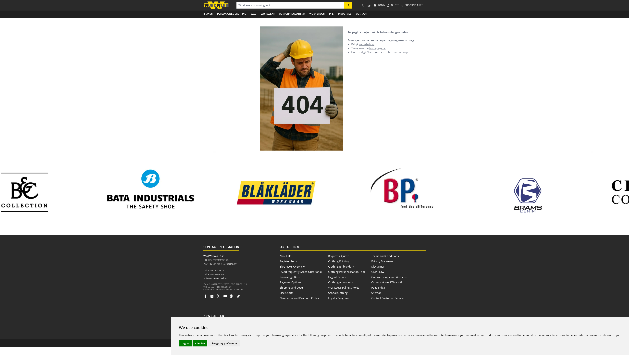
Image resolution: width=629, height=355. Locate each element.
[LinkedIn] (212, 296)
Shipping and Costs (292, 287)
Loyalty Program (338, 298)
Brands (208, 13)
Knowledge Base (290, 277)
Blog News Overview (292, 266)
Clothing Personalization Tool (346, 272)
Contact (361, 13)
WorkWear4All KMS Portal (344, 287)
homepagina (377, 48)
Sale (253, 13)
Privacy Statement (382, 261)
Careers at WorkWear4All (386, 282)
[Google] (232, 296)
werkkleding (366, 44)
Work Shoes (317, 13)
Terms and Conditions (385, 256)
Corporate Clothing (292, 13)
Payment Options (290, 282)
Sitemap (376, 293)
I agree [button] (185, 343)
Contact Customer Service (387, 298)
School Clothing (338, 293)
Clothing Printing (338, 261)
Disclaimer (377, 266)
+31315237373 (216, 270)
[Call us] (363, 5)
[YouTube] (225, 296)
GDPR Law (377, 272)
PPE (331, 13)
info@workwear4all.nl (215, 278)
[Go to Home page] (216, 5)
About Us (285, 256)
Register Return (289, 261)
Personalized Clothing (231, 13)
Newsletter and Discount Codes (299, 298)
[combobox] (290, 5)
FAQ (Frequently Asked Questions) (301, 272)
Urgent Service (337, 277)
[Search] (348, 5)
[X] (219, 296)
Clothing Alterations (340, 282)
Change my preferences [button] (224, 343)
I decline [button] (200, 343)
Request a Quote (338, 256)
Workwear (267, 13)
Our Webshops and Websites (389, 277)
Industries (344, 13)
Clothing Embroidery (341, 266)
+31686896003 (216, 274)
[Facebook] (205, 296)
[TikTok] (238, 296)
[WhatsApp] (369, 5)
